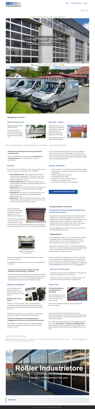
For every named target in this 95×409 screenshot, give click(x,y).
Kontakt (46, 407)
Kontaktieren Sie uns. (12, 399)
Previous (83, 10)
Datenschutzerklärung (53, 407)
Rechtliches (60, 407)
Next (87, 10)
